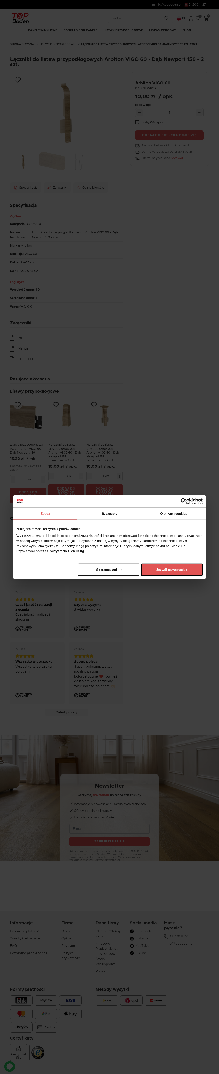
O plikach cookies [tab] (173, 513)
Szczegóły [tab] (109, 513)
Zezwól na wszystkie (171, 569)
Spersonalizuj (106, 569)
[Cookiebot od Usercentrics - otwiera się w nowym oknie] (184, 501)
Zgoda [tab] (45, 513)
